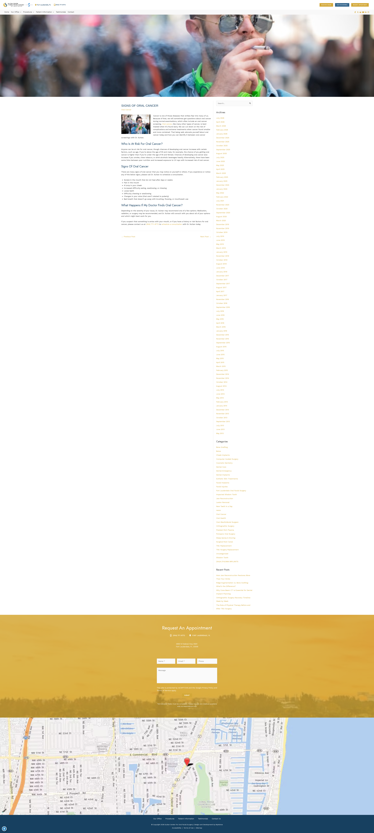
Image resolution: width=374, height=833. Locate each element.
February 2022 (222, 197)
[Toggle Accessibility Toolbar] (4, 828)
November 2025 (222, 142)
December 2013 (222, 410)
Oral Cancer (126, 110)
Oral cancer (167, 124)
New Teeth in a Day (224, 506)
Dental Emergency (224, 471)
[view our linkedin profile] (365, 12)
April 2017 (220, 291)
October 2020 (222, 209)
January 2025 (221, 181)
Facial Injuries (222, 487)
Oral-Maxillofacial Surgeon (227, 522)
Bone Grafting (222, 447)
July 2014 (220, 390)
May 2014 (220, 398)
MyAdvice (219, 825)
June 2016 (220, 315)
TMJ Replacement (224, 546)
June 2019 (220, 240)
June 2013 (220, 429)
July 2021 (220, 201)
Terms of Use (189, 828)
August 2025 (221, 153)
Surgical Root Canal (224, 542)
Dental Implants (223, 475)
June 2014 (220, 394)
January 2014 (221, 406)
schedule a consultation (172, 224)
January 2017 (221, 295)
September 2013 (223, 421)
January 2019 (221, 252)
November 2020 (222, 205)
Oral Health (221, 518)
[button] (326, 5)
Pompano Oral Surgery (225, 534)
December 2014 (222, 374)
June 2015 (220, 354)
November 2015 (222, 339)
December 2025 (222, 138)
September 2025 (223, 150)
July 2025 (220, 157)
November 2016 (222, 299)
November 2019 (222, 228)
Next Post (205, 237)
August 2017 (221, 287)
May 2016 (220, 319)
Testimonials (203, 819)
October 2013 (221, 418)
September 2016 (223, 307)
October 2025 (222, 146)
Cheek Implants (223, 455)
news (218, 510)
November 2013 (222, 414)
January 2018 (221, 272)
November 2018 (222, 256)
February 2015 (222, 370)
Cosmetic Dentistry (224, 463)
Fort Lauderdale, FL (201, 635)
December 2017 (222, 276)
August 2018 (221, 264)
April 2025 (220, 169)
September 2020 (223, 213)
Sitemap (199, 828)
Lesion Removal (222, 502)
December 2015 (222, 335)
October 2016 (221, 303)
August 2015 (221, 347)
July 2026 (220, 118)
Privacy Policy (207, 688)
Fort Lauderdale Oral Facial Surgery (231, 491)
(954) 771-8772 (152, 224)
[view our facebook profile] (355, 12)
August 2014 (221, 386)
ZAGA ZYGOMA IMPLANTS (227, 561)
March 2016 (221, 327)
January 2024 (221, 189)
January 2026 (221, 134)
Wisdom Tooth (222, 558)
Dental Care (221, 467)
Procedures (169, 819)
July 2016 (220, 311)
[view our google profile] (360, 12)
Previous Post (128, 237)
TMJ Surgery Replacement (227, 550)
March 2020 (221, 220)
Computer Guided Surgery (227, 459)
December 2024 (222, 185)
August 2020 (221, 216)
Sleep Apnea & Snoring (225, 538)
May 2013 (220, 433)
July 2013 (220, 425)
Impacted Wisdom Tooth (226, 494)
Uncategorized (222, 554)
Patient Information (186, 819)
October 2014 (221, 382)
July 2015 (220, 350)
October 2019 (221, 232)
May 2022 (220, 193)
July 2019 (220, 236)
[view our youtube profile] (363, 12)
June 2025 (220, 161)
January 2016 (221, 331)
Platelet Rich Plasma (225, 530)
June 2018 (220, 268)
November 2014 (222, 378)
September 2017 (223, 284)
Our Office (157, 819)
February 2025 (222, 177)
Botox (218, 451)
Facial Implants (222, 483)
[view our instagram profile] (368, 12)
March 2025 (221, 173)
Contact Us (216, 819)
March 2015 (221, 366)
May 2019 (220, 244)
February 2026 (222, 130)
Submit (187, 695)
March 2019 (221, 248)
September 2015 (223, 343)
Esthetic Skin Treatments (227, 479)
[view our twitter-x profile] (357, 12)
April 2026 (220, 122)
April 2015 (220, 362)
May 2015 (220, 358)
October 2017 (221, 280)
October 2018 (221, 260)
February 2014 (222, 402)
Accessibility (176, 828)
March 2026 (221, 126)
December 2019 (222, 224)
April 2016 (220, 323)
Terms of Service (164, 690)
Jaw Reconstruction (224, 498)
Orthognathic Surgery (225, 526)
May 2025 (220, 165)
